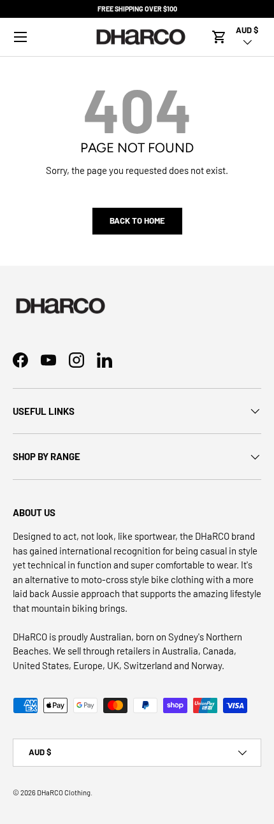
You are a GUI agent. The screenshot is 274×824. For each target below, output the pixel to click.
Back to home (137, 220)
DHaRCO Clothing (63, 792)
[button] (219, 37)
